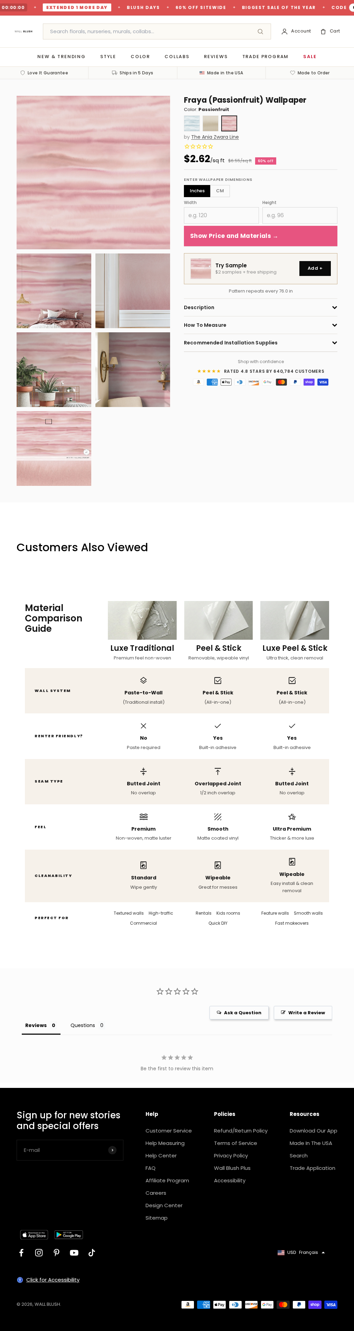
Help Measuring (165, 1143)
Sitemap (157, 1217)
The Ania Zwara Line (215, 137)
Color (140, 56)
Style (108, 56)
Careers (156, 1192)
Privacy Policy (231, 1155)
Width (190, 202)
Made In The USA (311, 1143)
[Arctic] (192, 123)
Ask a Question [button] (242, 1012)
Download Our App (313, 1130)
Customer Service (169, 1130)
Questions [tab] (83, 1025)
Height (269, 202)
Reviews (216, 56)
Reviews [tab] (36, 1025)
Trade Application (312, 1168)
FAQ (151, 1168)
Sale (309, 56)
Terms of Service (235, 1143)
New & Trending (61, 56)
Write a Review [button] (306, 1012)
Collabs (177, 56)
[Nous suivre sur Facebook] (21, 1252)
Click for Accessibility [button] (53, 1279)
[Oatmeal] (210, 123)
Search (299, 1155)
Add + (315, 268)
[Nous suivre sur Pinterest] (56, 1252)
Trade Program (265, 56)
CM (220, 190)
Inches (197, 190)
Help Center (161, 1155)
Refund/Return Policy (241, 1130)
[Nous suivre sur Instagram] (39, 1252)
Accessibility (229, 1180)
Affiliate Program (167, 1180)
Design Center (164, 1205)
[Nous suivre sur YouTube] (74, 1252)
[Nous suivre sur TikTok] (91, 1252)
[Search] (260, 31)
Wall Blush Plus (232, 1168)
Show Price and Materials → (234, 236)
